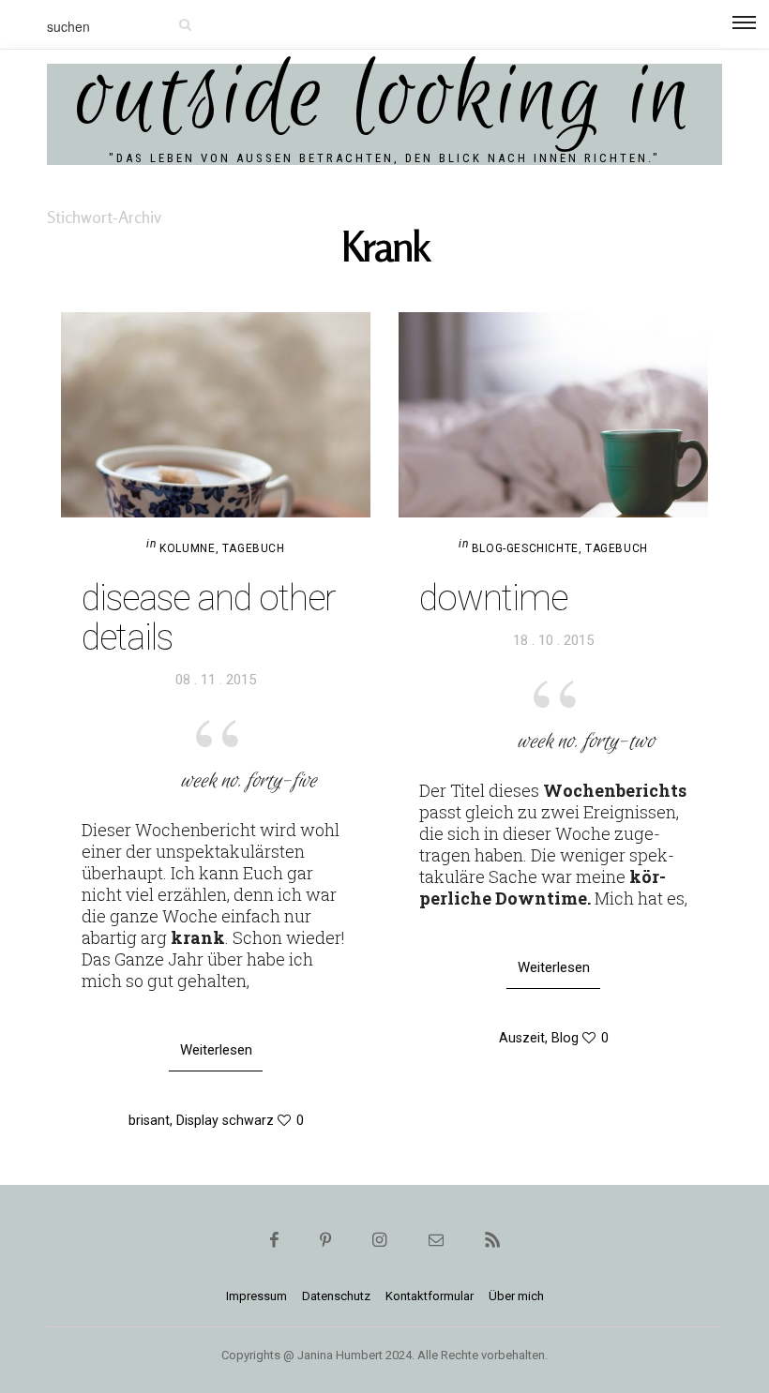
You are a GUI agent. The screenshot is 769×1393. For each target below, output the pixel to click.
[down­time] (553, 414)
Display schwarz (225, 1120)
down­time (493, 598)
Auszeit (522, 1037)
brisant (149, 1120)
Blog (565, 1037)
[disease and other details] (215, 414)
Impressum (256, 1296)
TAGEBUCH (253, 548)
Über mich (516, 1296)
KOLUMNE (187, 548)
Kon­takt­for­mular (429, 1296)
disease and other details (209, 617)
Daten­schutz (336, 1296)
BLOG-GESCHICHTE (525, 548)
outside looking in (385, 98)
